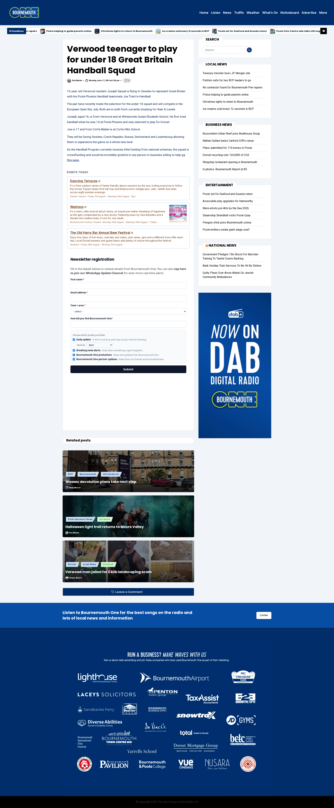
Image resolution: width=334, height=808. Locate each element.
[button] (249, 50)
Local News (89, 564)
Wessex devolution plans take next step (100, 481)
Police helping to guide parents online (30, 31)
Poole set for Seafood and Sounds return (204, 31)
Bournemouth (88, 474)
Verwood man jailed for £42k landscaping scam (108, 571)
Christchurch (111, 474)
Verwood (104, 519)
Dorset (72, 564)
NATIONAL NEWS (222, 245)
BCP (70, 474)
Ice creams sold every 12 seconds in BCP (147, 31)
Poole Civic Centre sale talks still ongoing (262, 31)
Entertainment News (80, 519)
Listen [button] (264, 615)
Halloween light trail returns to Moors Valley (104, 526)
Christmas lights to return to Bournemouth (88, 31)
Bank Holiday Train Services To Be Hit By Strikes (232, 265)
